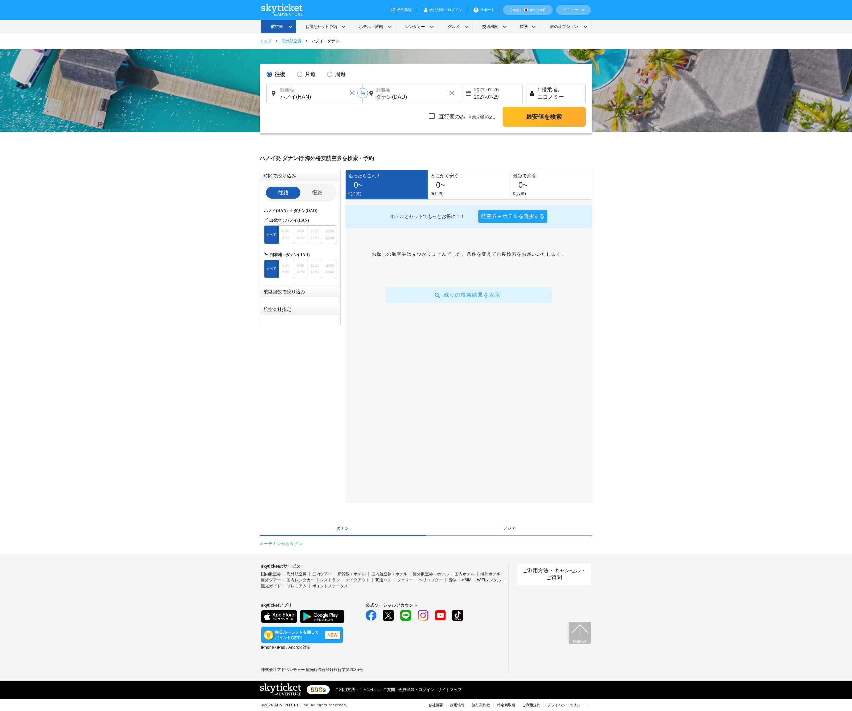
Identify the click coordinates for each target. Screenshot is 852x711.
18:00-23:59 (329, 234)
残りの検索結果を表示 (472, 295)
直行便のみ (466, 116)
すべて (271, 234)
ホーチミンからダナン (281, 543)
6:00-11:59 (300, 234)
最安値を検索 (544, 116)
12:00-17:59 (315, 234)
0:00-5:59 (285, 234)
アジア (509, 528)
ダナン (342, 528)
